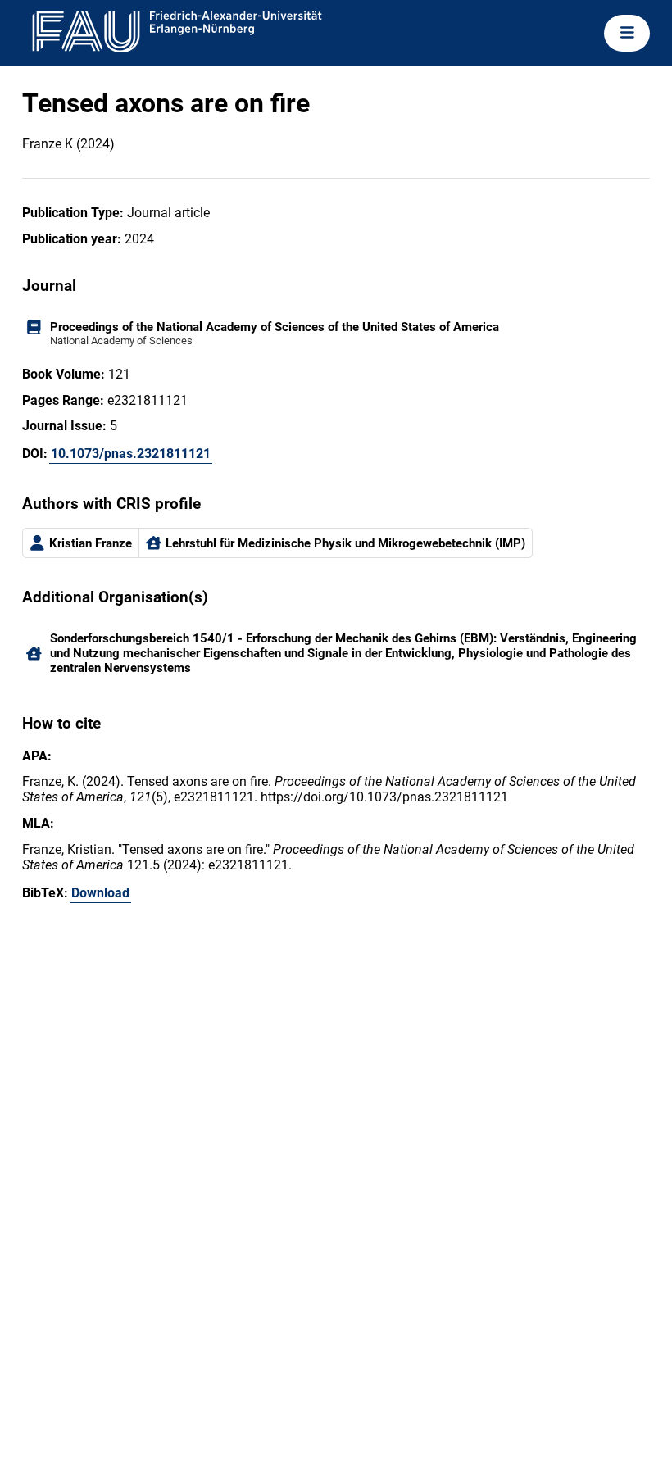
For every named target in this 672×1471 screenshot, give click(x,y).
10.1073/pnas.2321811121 (131, 453)
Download (100, 893)
